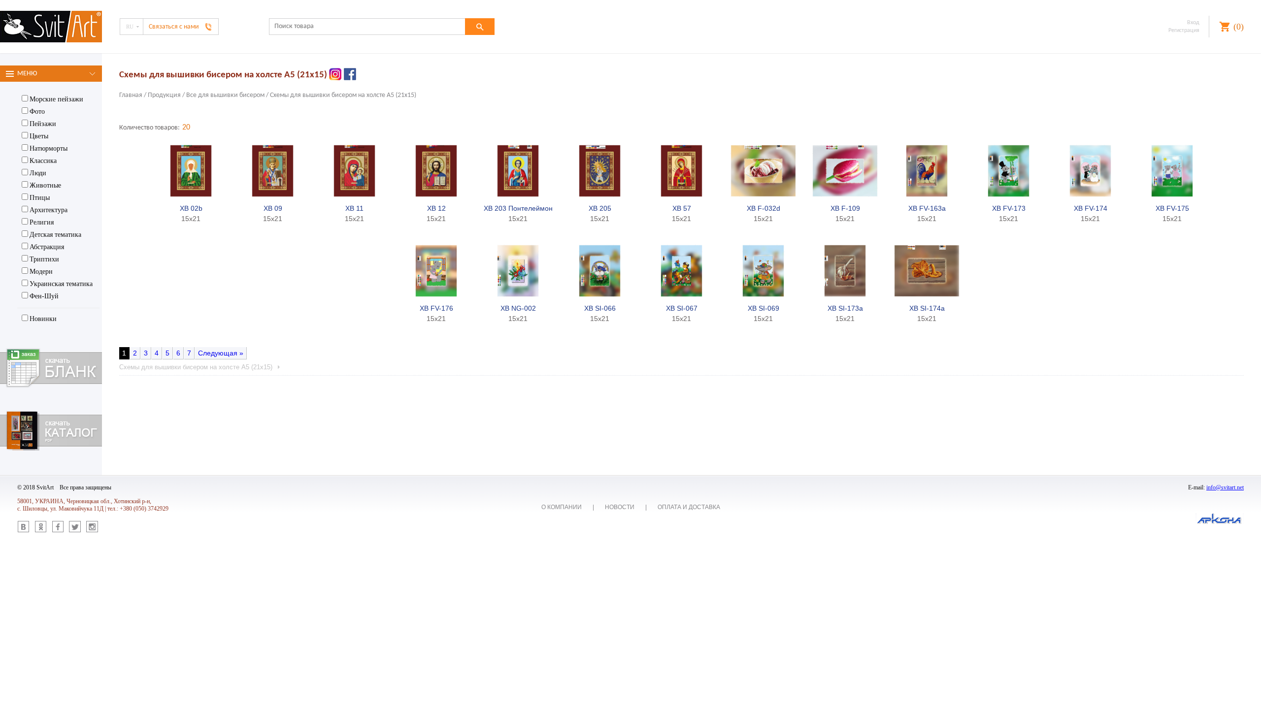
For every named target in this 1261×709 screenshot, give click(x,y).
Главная (130, 95)
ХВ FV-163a (927, 208)
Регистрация (1183, 30)
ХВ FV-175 (1172, 208)
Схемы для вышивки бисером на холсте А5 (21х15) (343, 95)
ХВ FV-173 (1009, 208)
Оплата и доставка (689, 507)
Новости (619, 507)
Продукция (164, 95)
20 (186, 127)
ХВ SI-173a (845, 308)
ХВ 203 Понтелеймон (518, 208)
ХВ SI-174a (927, 308)
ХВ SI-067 (681, 308)
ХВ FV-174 (1090, 208)
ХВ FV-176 (436, 308)
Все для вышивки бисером (225, 95)
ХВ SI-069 (763, 308)
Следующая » (220, 353)
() (1238, 27)
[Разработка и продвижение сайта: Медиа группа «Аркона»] (1219, 519)
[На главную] (51, 27)
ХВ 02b (191, 208)
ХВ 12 (436, 208)
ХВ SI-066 (600, 308)
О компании (561, 507)
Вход (1193, 23)
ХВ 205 (600, 208)
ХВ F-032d (763, 208)
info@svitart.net (1225, 487)
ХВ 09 (273, 208)
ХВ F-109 (845, 208)
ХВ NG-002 (518, 308)
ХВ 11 (354, 208)
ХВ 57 (681, 208)
